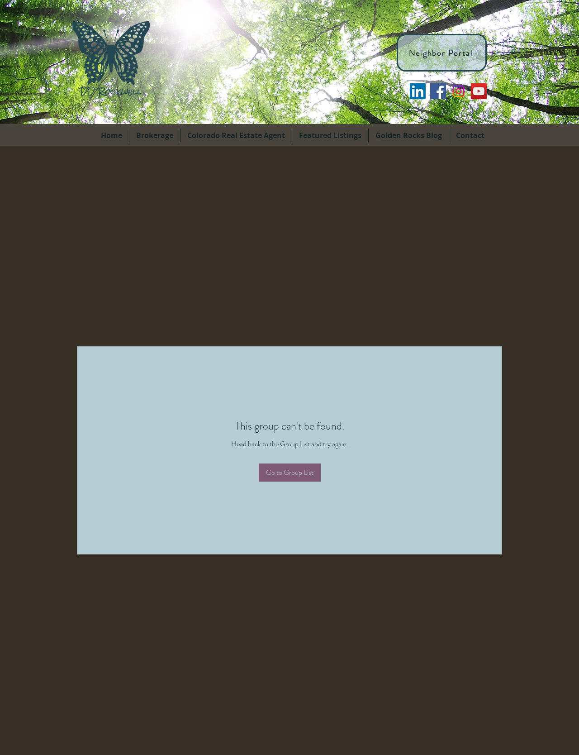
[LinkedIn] (418, 91)
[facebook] (438, 91)
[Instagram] (458, 91)
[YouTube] (479, 91)
